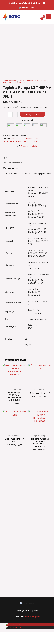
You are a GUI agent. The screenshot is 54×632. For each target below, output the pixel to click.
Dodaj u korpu (32, 114)
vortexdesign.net (32, 616)
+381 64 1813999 (28, 7)
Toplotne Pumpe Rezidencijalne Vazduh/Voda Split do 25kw (24, 81)
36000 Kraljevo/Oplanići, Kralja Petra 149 (27, 3)
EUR (16, 627)
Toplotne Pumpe (10, 80)
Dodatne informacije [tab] (12, 162)
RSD (16, 624)
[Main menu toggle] (48, 16)
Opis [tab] (5, 157)
